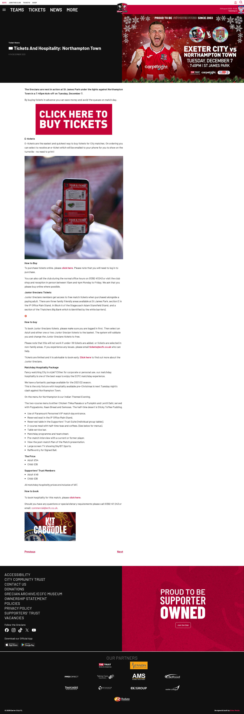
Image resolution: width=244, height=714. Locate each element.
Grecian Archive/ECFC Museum (33, 594)
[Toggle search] (241, 2)
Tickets (26, 3)
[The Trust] (105, 665)
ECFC (4, 3)
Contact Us (15, 584)
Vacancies (14, 618)
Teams (17, 9)
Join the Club (183, 625)
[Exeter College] (172, 688)
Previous (30, 551)
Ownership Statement (26, 598)
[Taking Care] (105, 677)
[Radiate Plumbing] (122, 699)
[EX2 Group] (139, 688)
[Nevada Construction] (139, 665)
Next (120, 551)
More (72, 9)
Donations (14, 589)
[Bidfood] (172, 676)
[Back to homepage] (122, 8)
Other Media (234, 710)
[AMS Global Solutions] (139, 677)
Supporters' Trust (22, 613)
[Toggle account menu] (235, 2)
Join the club (15, 3)
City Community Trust (25, 579)
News (56, 9)
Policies (12, 603)
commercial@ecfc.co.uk (44, 507)
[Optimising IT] (105, 688)
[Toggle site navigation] (4, 9)
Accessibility (17, 574)
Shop (34, 3)
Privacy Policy (18, 608)
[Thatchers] (71, 688)
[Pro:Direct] (71, 676)
